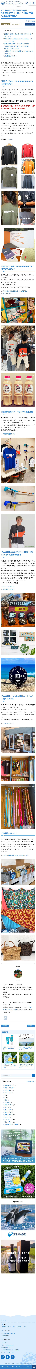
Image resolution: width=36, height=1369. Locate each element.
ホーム (4, 1320)
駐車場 (13, 1333)
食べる (4, 1326)
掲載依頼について (7, 1347)
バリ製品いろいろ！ (10, 56)
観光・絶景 (8, 1112)
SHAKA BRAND (8, 589)
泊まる (19, 1326)
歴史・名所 (8, 1110)
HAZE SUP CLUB (8, 587)
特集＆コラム (5, 1336)
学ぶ (25, 1326)
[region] (16, 1367)
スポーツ (7, 1102)
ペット (7, 1107)
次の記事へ (30, 1026)
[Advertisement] (18, 1293)
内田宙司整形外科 (8, 434)
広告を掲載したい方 (7, 1350)
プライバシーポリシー (8, 1352)
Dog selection (7, 723)
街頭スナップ (9, 1115)
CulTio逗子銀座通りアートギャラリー (15, 855)
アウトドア (8, 1093)
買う (14, 1326)
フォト (7, 1117)
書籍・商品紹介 (9, 1088)
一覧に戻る (29, 1081)
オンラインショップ (9, 293)
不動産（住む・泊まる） (12, 1124)
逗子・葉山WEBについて (8, 1345)
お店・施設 (8, 1090)
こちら (9, 139)
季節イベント (9, 1105)
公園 (6, 1100)
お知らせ (4, 1342)
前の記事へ (5, 1026)
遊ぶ (9, 1326)
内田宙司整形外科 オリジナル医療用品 (17, 44)
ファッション (9, 1119)
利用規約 (17, 1350)
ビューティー (9, 1122)
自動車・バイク (9, 1085)
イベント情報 (5, 1333)
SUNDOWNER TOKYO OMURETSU (14, 291)
